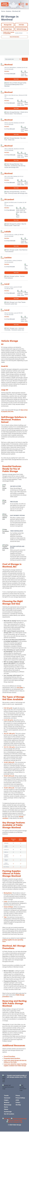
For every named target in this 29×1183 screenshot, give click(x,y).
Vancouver (7, 1098)
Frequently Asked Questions (12, 1058)
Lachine (8, 257)
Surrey (6, 1107)
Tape (5, 917)
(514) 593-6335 (9, 69)
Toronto (6, 1095)
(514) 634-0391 (9, 262)
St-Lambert (9, 199)
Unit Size (21, 24)
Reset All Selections (14, 36)
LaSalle (7, 232)
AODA (17, 1100)
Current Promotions (9, 1056)
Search (25, 59)
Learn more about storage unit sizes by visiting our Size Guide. (15, 1061)
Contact (18, 1102)
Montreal (8, 64)
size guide (20, 687)
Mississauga (7, 1105)
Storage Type (8, 29)
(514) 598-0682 (9, 150)
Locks (5, 901)
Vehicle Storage (21, 29)
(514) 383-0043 (9, 124)
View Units (16, 79)
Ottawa (6, 1109)
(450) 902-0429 (9, 314)
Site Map (18, 1105)
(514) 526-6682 (9, 178)
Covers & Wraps (8, 907)
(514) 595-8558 (9, 236)
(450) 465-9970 (9, 205)
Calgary (6, 1100)
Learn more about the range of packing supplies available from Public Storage (15, 1064)
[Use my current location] (20, 59)
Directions (6, 71)
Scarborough (8, 1111)
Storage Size (7, 24)
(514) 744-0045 (9, 98)
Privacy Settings (20, 1098)
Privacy (18, 1095)
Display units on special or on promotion (8, 33)
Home (3, 11)
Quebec (8, 11)
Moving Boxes (8, 893)
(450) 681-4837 (9, 288)
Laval (6, 284)
